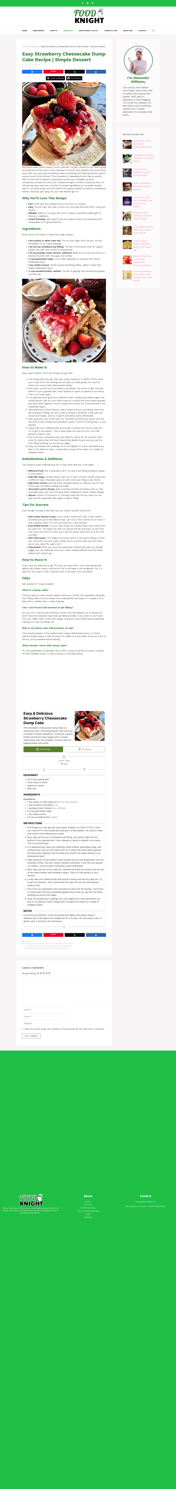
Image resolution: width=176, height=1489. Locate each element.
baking (27, 943)
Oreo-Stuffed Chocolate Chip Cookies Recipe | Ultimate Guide (48, 946)
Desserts (68, 31)
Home (24, 31)
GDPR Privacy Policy (88, 31)
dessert (33, 943)
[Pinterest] (87, 3)
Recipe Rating (29, 973)
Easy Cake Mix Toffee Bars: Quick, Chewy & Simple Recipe (46, 948)
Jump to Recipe (56, 78)
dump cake (41, 943)
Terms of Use (110, 31)
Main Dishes (38, 31)
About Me (127, 31)
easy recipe (50, 943)
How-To (53, 31)
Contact (142, 31)
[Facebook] (82, 3)
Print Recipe (75, 78)
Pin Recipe (86, 749)
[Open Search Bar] (153, 30)
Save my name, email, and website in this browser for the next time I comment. (65, 1029)
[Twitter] (93, 3)
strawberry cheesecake (65, 943)
